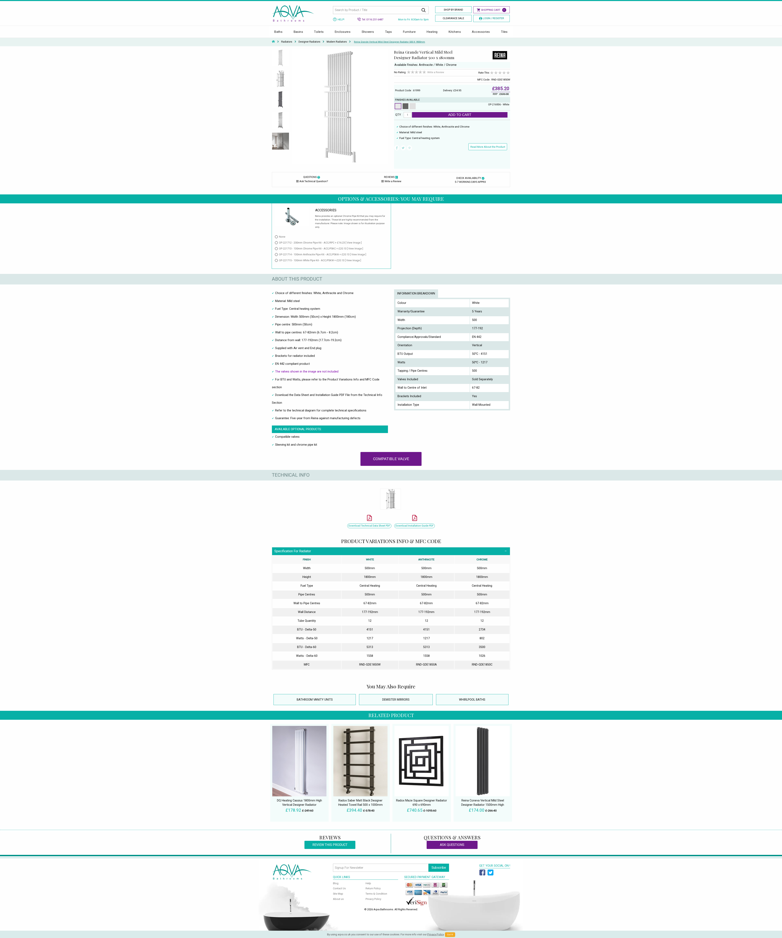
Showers (368, 32)
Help (368, 883)
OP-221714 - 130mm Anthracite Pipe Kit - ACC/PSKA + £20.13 (322, 254)
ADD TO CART (459, 115)
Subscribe (439, 868)
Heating (432, 32)
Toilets (319, 32)
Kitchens (455, 32)
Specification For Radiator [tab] (292, 551)
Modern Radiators (337, 41)
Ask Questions (452, 845)
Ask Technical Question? (313, 181)
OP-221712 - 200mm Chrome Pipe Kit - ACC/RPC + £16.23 (320, 242)
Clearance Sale (453, 18)
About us (338, 899)
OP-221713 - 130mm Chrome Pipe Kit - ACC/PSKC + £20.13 (321, 248)
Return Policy (373, 888)
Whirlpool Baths (472, 699)
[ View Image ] (354, 242)
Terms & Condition (376, 893)
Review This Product (329, 845)
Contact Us (339, 888)
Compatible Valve (391, 458)
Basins (298, 32)
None (282, 236)
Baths (278, 32)
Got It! (450, 934)
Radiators (286, 41)
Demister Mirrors (396, 699)
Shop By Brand (453, 9)
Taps (388, 32)
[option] (280, 59)
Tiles (504, 32)
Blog (335, 883)
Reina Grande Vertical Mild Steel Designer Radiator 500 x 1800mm (389, 42)
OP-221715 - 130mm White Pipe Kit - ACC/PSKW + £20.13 (320, 260)
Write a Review (435, 72)
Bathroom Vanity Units (315, 699)
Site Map (338, 893)
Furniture (409, 32)
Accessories (481, 32)
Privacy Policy (373, 899)
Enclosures (343, 32)
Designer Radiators (309, 41)
